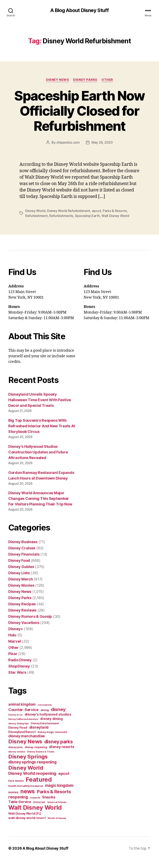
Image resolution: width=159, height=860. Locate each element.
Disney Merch (20, 579)
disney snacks (16, 751)
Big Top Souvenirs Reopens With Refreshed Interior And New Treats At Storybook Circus (41, 426)
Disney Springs (28, 756)
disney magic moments (52, 732)
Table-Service (19, 802)
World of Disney (57, 818)
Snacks (48, 797)
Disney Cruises (21, 548)
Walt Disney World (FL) (24, 813)
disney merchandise (26, 736)
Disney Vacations (23, 622)
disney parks (58, 742)
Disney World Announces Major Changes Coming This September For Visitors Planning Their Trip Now (40, 498)
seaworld (35, 797)
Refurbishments (61, 216)
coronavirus (45, 704)
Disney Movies (21, 585)
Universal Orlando (56, 802)
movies (13, 792)
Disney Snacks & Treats (40, 751)
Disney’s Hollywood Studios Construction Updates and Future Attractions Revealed (38, 452)
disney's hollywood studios (48, 714)
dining (45, 710)
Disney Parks (85, 80)
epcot (96, 211)
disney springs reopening (32, 762)
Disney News (57, 80)
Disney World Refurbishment (68, 211)
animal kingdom (22, 704)
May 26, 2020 (102, 142)
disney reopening (36, 747)
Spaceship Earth (87, 216)
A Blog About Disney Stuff (79, 10)
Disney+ (15, 629)
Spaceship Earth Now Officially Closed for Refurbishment (79, 111)
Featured (39, 779)
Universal (39, 802)
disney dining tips (18, 723)
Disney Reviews (22, 610)
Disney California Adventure (23, 719)
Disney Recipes (22, 604)
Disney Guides (21, 566)
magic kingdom (59, 785)
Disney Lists (19, 573)
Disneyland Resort (21, 732)
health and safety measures (25, 786)
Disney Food (19, 560)
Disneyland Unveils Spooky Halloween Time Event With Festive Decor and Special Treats (39, 400)
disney (58, 709)
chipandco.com (68, 142)
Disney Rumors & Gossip (30, 616)
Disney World (35, 211)
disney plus (15, 747)
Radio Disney (20, 660)
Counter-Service (23, 709)
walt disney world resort (27, 818)
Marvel (14, 641)
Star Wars (17, 672)
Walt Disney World (115, 216)
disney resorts (61, 747)
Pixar (12, 654)
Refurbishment (36, 216)
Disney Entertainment (45, 723)
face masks (16, 780)
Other (107, 80)
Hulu (12, 635)
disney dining (51, 719)
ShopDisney (19, 666)
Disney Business (22, 542)
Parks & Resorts (115, 211)
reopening (18, 797)
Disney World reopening (32, 773)
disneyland (38, 727)
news (27, 791)
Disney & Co (15, 714)
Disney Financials (23, 554)
